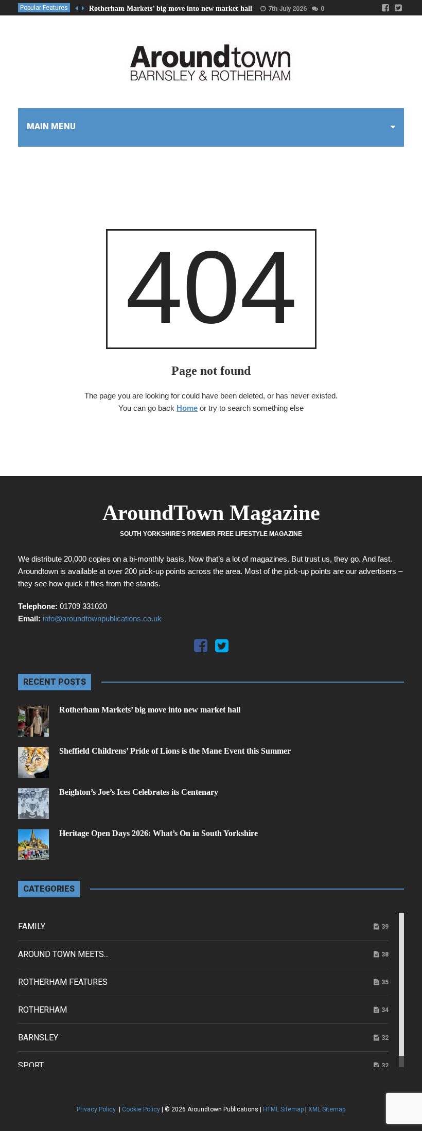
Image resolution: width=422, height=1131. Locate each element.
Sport (31, 1065)
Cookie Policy (141, 1109)
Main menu (51, 126)
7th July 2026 (287, 8)
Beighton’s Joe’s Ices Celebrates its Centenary (138, 792)
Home (187, 408)
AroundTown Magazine (211, 513)
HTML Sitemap (283, 1109)
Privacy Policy (97, 1109)
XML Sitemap (326, 1109)
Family (31, 926)
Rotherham (42, 1010)
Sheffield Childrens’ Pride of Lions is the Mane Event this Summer (175, 750)
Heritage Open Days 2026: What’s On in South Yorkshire (158, 833)
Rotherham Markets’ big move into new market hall (170, 8)
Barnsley (38, 1037)
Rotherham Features (63, 982)
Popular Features (44, 7)
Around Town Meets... (63, 954)
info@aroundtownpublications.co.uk (102, 618)
